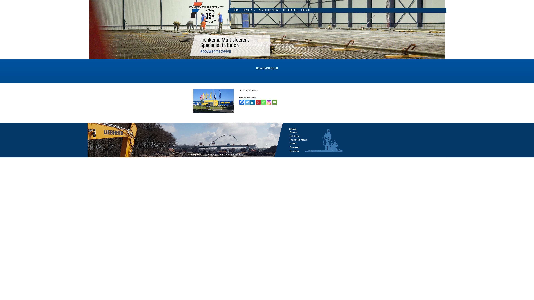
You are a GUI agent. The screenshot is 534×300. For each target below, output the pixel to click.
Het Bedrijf (294, 136)
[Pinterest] (258, 102)
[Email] (274, 102)
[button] (254, 10)
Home (236, 10)
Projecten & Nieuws (268, 10)
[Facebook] (241, 102)
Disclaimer (294, 151)
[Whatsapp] (263, 102)
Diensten (247, 10)
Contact (305, 10)
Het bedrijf (289, 10)
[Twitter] (247, 102)
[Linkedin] (252, 102)
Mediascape (239, 155)
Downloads (294, 147)
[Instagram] (269, 102)
